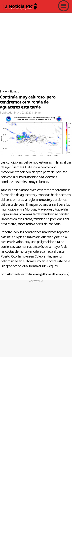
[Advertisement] (36, 50)
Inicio (3, 92)
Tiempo (14, 92)
